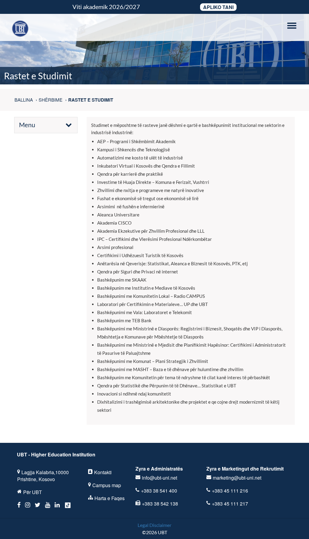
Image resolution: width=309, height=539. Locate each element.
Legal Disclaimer (154, 525)
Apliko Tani (218, 7)
